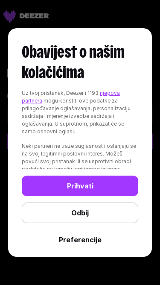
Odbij (80, 213)
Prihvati (80, 186)
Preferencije (80, 239)
